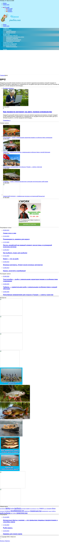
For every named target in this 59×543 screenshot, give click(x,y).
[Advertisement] (29, 63)
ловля (41, 508)
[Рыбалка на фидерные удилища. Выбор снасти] (11, 384)
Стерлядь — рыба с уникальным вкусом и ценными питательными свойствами (25, 181)
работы (54, 511)
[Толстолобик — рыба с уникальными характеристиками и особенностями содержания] (11, 136)
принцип (50, 511)
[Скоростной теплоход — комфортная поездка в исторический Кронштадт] (11, 194)
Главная (2, 75)
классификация (33, 508)
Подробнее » (7, 120)
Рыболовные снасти (10, 35)
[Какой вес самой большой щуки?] (10, 470)
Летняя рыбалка (10, 32)
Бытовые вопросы (9, 45)
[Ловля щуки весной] (10, 367)
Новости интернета (11, 46)
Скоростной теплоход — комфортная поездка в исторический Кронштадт (24, 196)
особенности (17, 510)
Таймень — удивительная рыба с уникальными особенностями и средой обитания (26, 152)
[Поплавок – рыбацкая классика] (11, 315)
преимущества (35, 511)
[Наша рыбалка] (10, 22)
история (24, 508)
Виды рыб (6, 34)
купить (37, 508)
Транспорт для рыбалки (13, 41)
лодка (45, 508)
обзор (53, 508)
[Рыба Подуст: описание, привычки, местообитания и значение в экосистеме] (15, 401)
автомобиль (2, 508)
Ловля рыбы (7, 30)
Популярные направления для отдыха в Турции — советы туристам (22, 167)
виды (8, 508)
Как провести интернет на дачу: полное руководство (27, 112)
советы (14, 513)
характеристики (22, 513)
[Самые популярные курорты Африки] (12, 488)
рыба (2, 513)
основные (7, 511)
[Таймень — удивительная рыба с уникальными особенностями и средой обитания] (11, 150)
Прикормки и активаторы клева (15, 37)
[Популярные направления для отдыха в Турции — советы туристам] (11, 165)
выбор (12, 508)
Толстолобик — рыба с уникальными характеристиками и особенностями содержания (27, 137)
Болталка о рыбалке (10, 44)
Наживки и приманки (12, 38)
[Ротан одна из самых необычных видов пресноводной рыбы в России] (15, 418)
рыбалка (7, 513)
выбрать (17, 508)
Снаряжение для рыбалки (13, 39)
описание (2, 511)
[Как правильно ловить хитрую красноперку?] (10, 453)
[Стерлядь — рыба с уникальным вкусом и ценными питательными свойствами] (11, 180)
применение (45, 511)
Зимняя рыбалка (11, 31)
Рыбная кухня (8, 42)
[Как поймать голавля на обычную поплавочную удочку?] (11, 332)
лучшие (48, 508)
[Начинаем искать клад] (11, 349)
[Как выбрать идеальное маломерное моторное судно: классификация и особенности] (11, 436)
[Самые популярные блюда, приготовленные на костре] (10, 505)
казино (28, 508)
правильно (27, 511)
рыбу (12, 513)
